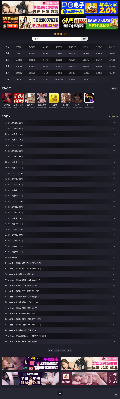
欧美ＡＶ (45, 53)
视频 (7, 53)
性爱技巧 (112, 73)
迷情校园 (72, 73)
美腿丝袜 (72, 66)
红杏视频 (72, 79)
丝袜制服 (86, 53)
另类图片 (112, 66)
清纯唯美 (86, 66)
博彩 (7, 46)
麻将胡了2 (72, 47)
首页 (50, 350)
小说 (7, 73)
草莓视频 (45, 79)
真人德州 (32, 47)
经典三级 (86, 60)
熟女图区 (99, 66)
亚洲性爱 (19, 60)
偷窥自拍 (19, 66)
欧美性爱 (59, 60)
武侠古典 (59, 73)
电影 (7, 60)
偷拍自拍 (32, 60)
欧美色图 (45, 66)
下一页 (63, 350)
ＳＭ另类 (112, 53)
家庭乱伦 (32, 73)
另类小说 (86, 73)
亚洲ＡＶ (19, 53)
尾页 (69, 350)
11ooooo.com (60, 34)
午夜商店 (32, 79)
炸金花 (85, 47)
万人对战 (45, 47)
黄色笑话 (99, 73)
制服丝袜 (72, 60)
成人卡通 (45, 60)
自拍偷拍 (32, 53)
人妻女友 (45, 73)
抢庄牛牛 (112, 47)
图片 (7, 66)
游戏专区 (59, 47)
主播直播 (99, 53)
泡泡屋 (85, 79)
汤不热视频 (59, 79)
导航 (7, 79)
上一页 (57, 350)
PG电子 (18, 47)
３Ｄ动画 (59, 53)
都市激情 (19, 73)
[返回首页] (116, 395)
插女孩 (18, 79)
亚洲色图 (32, 66)
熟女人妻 (72, 53)
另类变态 (112, 60)
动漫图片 (59, 66)
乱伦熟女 (99, 60)
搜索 (84, 39)
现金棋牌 (99, 47)
